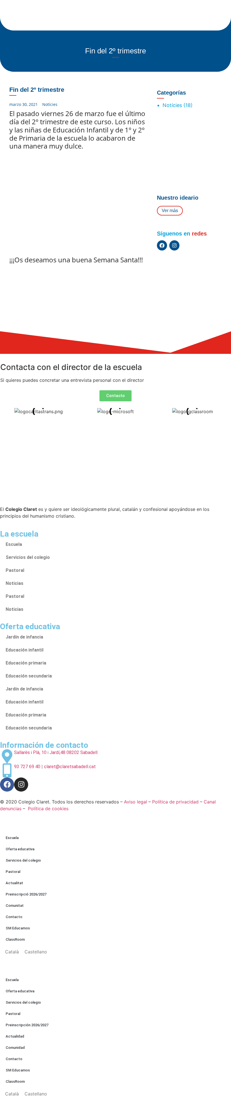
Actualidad (15, 1036)
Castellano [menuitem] (36, 952)
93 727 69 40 (27, 766)
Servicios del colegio (28, 557)
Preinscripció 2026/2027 (26, 894)
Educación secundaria (29, 676)
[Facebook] (162, 245)
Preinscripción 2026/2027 (27, 1025)
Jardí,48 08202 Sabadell (73, 752)
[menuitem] (12, 951)
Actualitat (14, 883)
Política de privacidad (175, 802)
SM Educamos (18, 928)
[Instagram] (174, 245)
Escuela (14, 544)
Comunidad (15, 1047)
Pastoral (15, 570)
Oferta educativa (20, 849)
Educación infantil (24, 650)
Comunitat (15, 905)
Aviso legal (135, 802)
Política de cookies (48, 808)
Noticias (14, 583)
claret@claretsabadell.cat (70, 766)
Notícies (49, 104)
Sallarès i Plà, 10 (30, 752)
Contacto (14, 917)
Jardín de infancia (24, 637)
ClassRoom (15, 939)
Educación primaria (26, 663)
